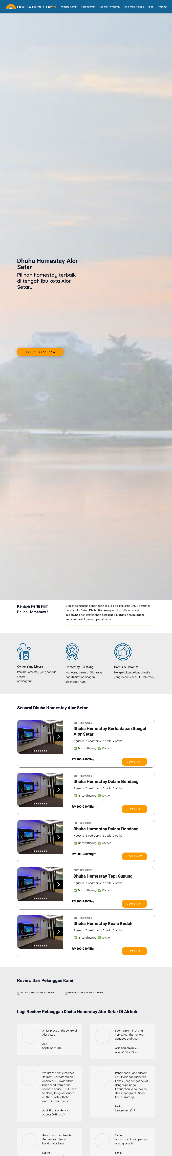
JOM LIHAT (134, 761)
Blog (151, 7)
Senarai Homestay (109, 7)
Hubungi (162, 7)
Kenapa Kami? (69, 7)
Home (53, 7)
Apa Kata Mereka (134, 7)
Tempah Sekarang (40, 351)
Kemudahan (88, 7)
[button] (21, 736)
